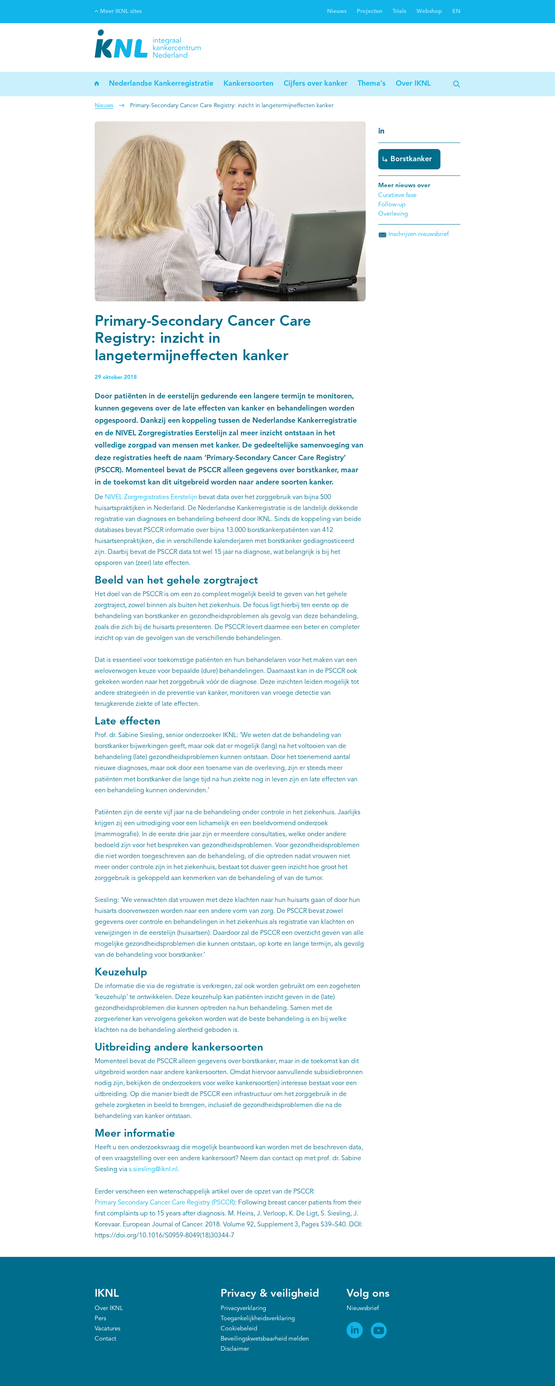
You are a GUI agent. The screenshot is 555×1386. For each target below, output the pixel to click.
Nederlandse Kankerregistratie (161, 83)
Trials (399, 11)
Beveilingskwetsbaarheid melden (265, 1339)
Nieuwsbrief (363, 1309)
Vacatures (107, 1329)
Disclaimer (235, 1349)
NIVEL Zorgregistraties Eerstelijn (151, 497)
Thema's (372, 83)
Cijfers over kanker (315, 83)
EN (456, 11)
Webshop (429, 11)
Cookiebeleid (239, 1329)
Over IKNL (413, 83)
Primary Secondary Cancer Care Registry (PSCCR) (165, 1203)
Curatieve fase (397, 195)
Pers (100, 1319)
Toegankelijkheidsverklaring (258, 1319)
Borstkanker (411, 159)
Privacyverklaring (243, 1309)
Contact (105, 1339)
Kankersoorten (248, 83)
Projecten (369, 11)
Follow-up (391, 205)
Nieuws (337, 11)
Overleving (393, 214)
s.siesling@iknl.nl (153, 1169)
